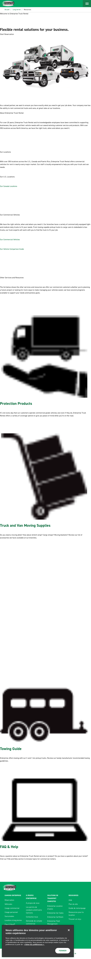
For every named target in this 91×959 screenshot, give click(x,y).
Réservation (9, 900)
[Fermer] (68, 930)
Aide (70, 900)
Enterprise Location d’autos (55, 907)
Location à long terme (13, 920)
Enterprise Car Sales (55, 913)
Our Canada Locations (8, 186)
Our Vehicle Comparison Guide (12, 249)
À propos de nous (32, 903)
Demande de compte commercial (34, 922)
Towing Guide (11, 748)
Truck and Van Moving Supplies (25, 525)
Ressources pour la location (76, 913)
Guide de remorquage (77, 908)
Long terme (17, 9)
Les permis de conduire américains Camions (34, 910)
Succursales (9, 916)
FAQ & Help (9, 846)
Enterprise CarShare (55, 917)
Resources (27, 9)
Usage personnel (11, 912)
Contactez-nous (32, 917)
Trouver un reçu (75, 919)
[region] (38, 941)
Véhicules (8, 904)
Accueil (7, 9)
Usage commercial (12, 908)
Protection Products (16, 403)
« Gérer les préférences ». (34, 944)
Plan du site (73, 904)
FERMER (62, 951)
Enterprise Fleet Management (53, 922)
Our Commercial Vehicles (10, 239)
